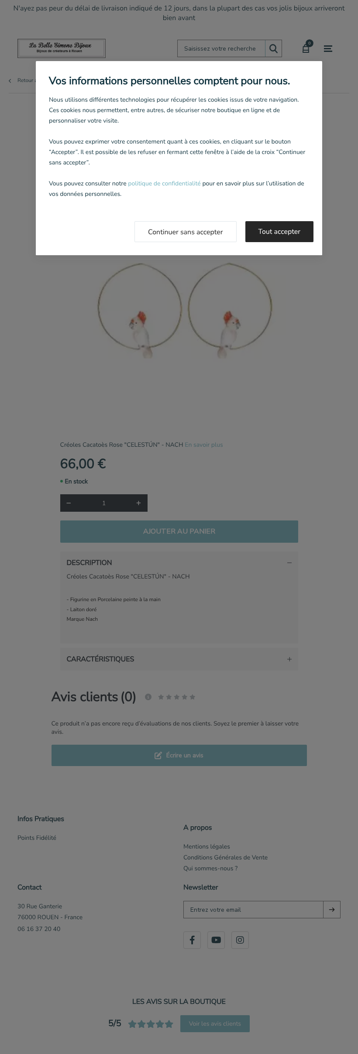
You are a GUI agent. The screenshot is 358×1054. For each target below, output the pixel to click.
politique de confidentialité (164, 183)
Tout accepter (279, 231)
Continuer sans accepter (185, 232)
